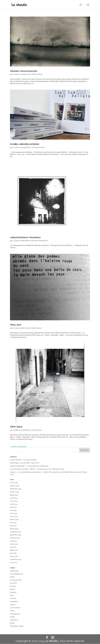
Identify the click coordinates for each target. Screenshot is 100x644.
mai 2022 (13, 526)
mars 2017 (13, 562)
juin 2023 (13, 507)
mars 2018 (13, 556)
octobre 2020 (15, 538)
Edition (34, 74)
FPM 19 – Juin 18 (15, 324)
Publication (14, 620)
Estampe (33, 240)
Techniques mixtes (38, 147)
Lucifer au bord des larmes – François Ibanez (25, 237)
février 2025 (14, 492)
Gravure (13, 598)
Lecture (12, 604)
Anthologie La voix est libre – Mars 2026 (24, 463)
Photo (34, 430)
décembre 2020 (15, 535)
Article (12, 577)
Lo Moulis (51, 641)
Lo (14, 74)
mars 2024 (14, 501)
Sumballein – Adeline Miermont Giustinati (24, 144)
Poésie (12, 617)
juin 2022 (13, 522)
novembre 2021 (15, 532)
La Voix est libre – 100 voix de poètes (23, 460)
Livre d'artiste (15, 607)
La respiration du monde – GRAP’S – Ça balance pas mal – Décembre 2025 (37, 469)
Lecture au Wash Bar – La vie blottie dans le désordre (29, 466)
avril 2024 (13, 498)
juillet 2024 (14, 495)
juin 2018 (13, 553)
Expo (12, 595)
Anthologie (14, 571)
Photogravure (43, 240)
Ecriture (28, 74)
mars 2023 (13, 516)
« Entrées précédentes (18, 446)
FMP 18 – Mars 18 (16, 426)
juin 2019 (13, 547)
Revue (40, 74)
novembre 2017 (15, 559)
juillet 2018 (14, 550)
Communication (16, 580)
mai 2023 (13, 510)
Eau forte (13, 583)
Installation (14, 601)
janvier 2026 (14, 486)
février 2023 (14, 519)
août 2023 (13, 504)
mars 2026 (14, 483)
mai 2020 (13, 541)
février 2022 (14, 529)
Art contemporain (16, 574)
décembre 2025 (15, 489)
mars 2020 (14, 544)
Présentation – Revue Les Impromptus (23, 71)
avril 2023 (13, 513)
